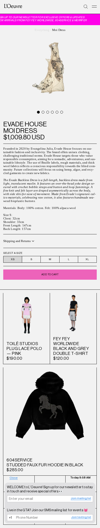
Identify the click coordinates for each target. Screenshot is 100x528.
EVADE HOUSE (25, 124)
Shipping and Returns (17, 241)
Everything (42, 30)
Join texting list (81, 517)
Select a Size (13, 253)
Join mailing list (81, 498)
